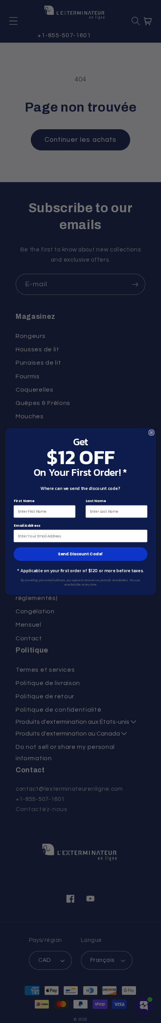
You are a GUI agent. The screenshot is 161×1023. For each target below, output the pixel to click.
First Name (24, 501)
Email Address (27, 525)
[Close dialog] (151, 432)
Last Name (96, 501)
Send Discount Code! (80, 554)
